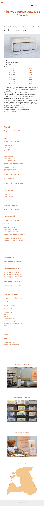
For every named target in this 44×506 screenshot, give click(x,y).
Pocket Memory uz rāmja (11, 231)
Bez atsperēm (8, 191)
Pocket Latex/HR (8, 156)
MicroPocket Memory (10, 305)
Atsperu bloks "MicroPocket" (13, 298)
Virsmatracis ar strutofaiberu (12, 274)
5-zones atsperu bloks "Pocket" (14, 163)
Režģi (5, 338)
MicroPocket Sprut (9, 302)
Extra (5, 138)
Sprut (5, 136)
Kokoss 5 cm (7, 316)
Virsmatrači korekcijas (11, 268)
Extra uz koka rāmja (9, 217)
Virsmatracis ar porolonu (11, 272)
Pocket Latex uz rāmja (10, 229)
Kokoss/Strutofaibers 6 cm (11, 318)
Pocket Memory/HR (9, 158)
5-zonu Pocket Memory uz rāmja (13, 240)
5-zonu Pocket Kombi (10, 167)
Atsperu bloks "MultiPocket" (13, 174)
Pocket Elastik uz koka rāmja (12, 224)
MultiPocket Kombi (9, 178)
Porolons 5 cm (8, 313)
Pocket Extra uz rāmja (10, 227)
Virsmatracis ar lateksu (10, 278)
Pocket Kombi (8, 151)
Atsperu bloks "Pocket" (11, 141)
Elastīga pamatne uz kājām (11, 344)
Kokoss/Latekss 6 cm (10, 320)
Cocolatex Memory (9, 196)
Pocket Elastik (8, 145)
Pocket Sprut (7, 147)
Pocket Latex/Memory (10, 160)
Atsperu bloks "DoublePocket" (14, 183)
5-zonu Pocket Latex (10, 169)
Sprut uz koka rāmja (10, 215)
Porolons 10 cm (8, 314)
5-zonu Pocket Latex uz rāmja (12, 238)
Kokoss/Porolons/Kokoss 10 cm (13, 324)
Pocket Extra (7, 149)
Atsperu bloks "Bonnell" (12, 131)
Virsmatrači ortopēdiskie (12, 281)
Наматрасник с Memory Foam (13, 285)
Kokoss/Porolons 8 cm (10, 322)
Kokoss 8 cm (7, 325)
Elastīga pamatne (9, 342)
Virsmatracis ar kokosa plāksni (13, 276)
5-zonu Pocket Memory (10, 171)
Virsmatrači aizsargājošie (12, 261)
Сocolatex (7, 194)
